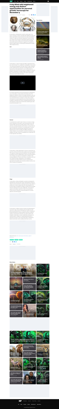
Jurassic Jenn (13, 14)
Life (15, 1)
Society (25, 1)
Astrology (23, 14)
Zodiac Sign (11, 239)
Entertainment (29, 1)
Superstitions (39, 404)
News (18, 1)
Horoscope (16, 239)
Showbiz (21, 1)
